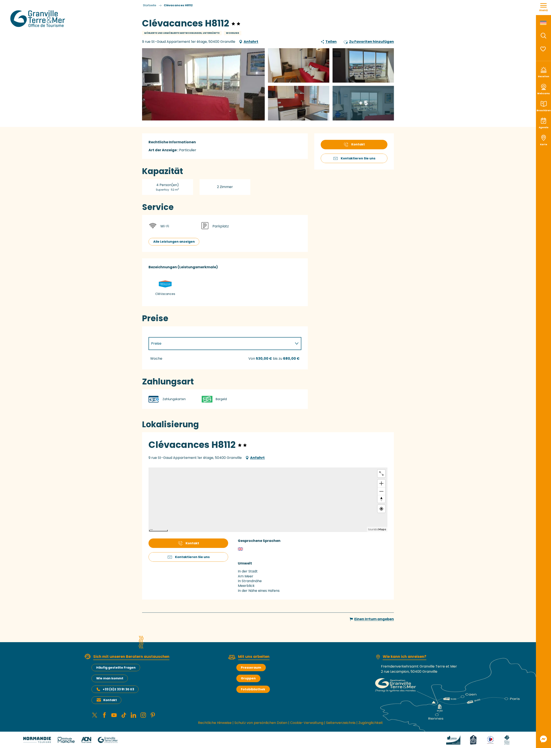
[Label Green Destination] (453, 739)
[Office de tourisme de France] (506, 739)
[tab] (220, 344)
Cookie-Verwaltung (306, 722)
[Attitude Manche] (66, 739)
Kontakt (110, 700)
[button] (543, 36)
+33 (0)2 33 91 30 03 (118, 689)
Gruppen (248, 678)
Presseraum (251, 667)
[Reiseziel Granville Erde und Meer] (38, 18)
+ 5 (363, 103)
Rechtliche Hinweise (215, 722)
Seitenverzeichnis (341, 722)
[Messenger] (543, 739)
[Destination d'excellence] (490, 739)
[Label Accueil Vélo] (473, 739)
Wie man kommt (109, 678)
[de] (543, 23)
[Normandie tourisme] (37, 739)
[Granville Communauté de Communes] (108, 739)
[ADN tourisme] (86, 739)
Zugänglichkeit (370, 722)
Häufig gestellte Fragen (116, 667)
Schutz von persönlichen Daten (260, 722)
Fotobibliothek (253, 689)
